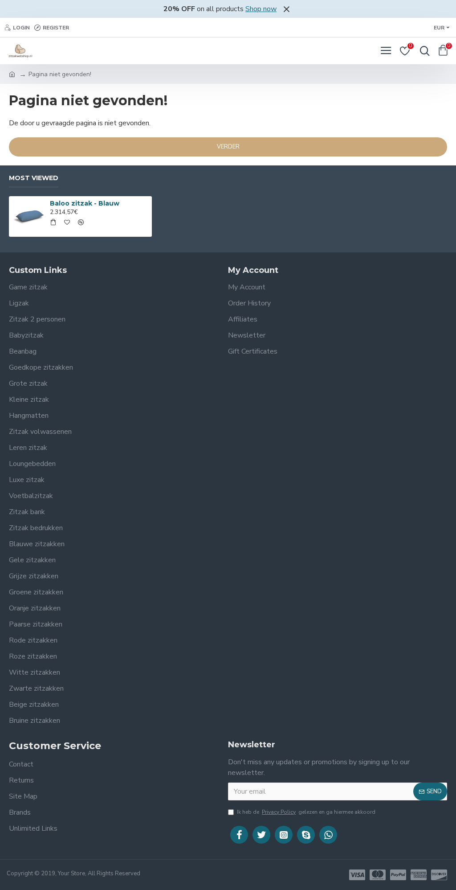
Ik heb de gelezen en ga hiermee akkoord (306, 812)
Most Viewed (33, 178)
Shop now (261, 9)
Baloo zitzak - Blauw (84, 203)
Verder (228, 147)
